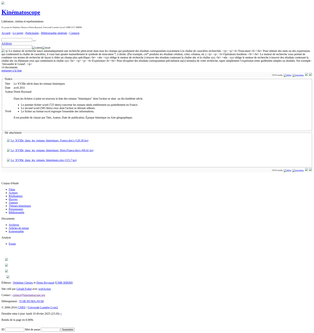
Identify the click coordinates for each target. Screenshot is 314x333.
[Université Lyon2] (6, 265)
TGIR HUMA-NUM (31, 301)
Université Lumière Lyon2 (43, 307)
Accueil (5, 33)
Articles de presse (19, 228)
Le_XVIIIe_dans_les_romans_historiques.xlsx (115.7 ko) (44, 160)
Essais (12, 243)
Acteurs (13, 192)
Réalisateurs (16, 196)
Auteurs (13, 202)
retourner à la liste (11, 70)
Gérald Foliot (24, 288)
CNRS (21, 307)
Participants (32, 33)
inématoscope (20, 12)
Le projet (18, 33)
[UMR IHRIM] (6, 259)
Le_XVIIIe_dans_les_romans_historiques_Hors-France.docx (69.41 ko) (52, 150)
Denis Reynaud (45, 282)
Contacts (74, 33)
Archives (6, 43)
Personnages (16, 209)
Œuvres (13, 199)
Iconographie (16, 231)
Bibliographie (16, 212)
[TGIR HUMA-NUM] (6, 271)
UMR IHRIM (64, 282)
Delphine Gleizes (23, 282)
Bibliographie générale (54, 33)
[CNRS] (8, 277)
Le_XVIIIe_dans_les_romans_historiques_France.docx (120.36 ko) (49, 140)
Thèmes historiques (20, 205)
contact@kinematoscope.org (29, 295)
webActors (44, 288)
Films (12, 189)
